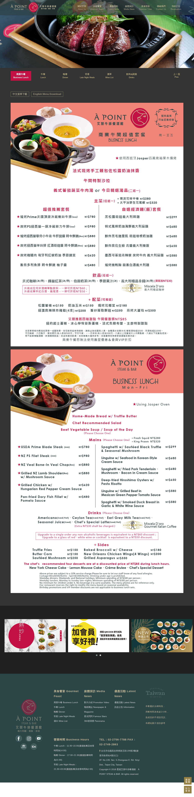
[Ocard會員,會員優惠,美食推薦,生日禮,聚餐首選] (98, 635)
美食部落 (145, 7)
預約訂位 (176, 7)
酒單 (109, 76)
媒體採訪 (129, 7)
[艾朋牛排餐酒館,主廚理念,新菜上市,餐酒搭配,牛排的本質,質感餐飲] (161, 635)
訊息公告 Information (124, 707)
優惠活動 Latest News (124, 702)
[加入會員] (188, 789)
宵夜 (87, 76)
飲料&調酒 (131, 76)
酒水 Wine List (60, 721)
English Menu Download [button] (47, 94)
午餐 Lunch (59, 707)
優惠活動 (113, 7)
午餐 (43, 76)
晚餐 (65, 76)
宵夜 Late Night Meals (64, 716)
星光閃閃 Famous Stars (95, 716)
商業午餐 (20, 76)
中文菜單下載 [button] (20, 94)
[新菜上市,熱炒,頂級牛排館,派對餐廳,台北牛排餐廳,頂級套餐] (35, 635)
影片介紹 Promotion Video (96, 702)
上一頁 (176, 75)
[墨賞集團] (188, 781)
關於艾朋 (82, 7)
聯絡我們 (161, 7)
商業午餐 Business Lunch (66, 702)
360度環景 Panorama (94, 721)
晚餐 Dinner (59, 712)
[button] (97, 655)
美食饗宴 (97, 7)
